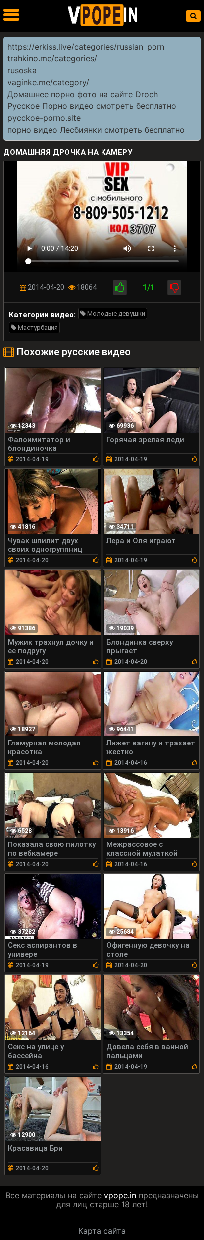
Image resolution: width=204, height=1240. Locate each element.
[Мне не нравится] (174, 287)
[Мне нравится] (120, 287)
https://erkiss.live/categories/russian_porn (85, 46)
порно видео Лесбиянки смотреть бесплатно (96, 130)
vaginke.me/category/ (48, 82)
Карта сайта (102, 1231)
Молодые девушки (115, 313)
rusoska (22, 70)
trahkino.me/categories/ (52, 58)
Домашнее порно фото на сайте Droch (82, 94)
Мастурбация (37, 327)
